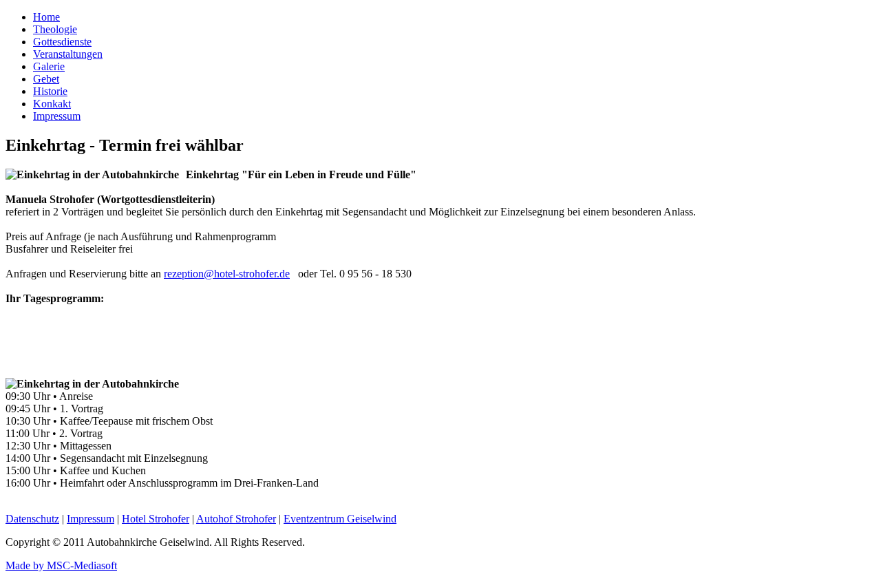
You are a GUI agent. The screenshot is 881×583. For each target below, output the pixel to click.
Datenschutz (32, 518)
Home (46, 17)
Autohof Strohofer (236, 518)
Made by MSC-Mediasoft (61, 565)
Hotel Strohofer (155, 518)
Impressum (57, 116)
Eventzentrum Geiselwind (340, 518)
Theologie (55, 29)
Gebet (46, 79)
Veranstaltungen (68, 54)
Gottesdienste (62, 41)
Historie (50, 91)
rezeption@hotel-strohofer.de (227, 273)
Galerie (49, 66)
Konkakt (52, 103)
